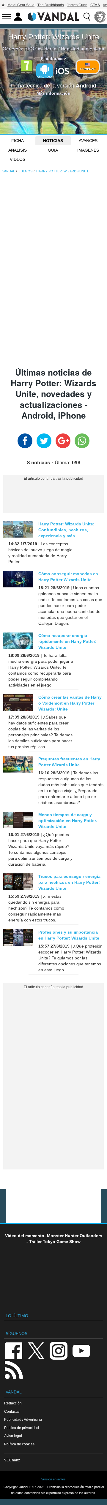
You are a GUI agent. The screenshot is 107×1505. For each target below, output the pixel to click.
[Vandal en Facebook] (13, 1350)
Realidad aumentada (82, 48)
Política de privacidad (21, 1428)
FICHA (17, 140)
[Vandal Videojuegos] (53, 16)
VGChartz (12, 1460)
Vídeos (17, 159)
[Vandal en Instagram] (58, 1350)
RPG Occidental (40, 48)
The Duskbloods (50, 5)
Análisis (17, 150)
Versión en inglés (53, 1479)
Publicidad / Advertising (23, 1419)
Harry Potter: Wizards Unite (53, 37)
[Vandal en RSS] (13, 1369)
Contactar (12, 1411)
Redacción (13, 1403)
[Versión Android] (44, 70)
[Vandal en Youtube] (81, 1350)
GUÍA (53, 150)
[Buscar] (86, 16)
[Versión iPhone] (62, 70)
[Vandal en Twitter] (36, 1350)
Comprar (87, 69)
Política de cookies (19, 1444)
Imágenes (88, 150)
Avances (88, 140)
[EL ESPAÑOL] (100, 17)
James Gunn (77, 5)
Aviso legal (13, 1436)
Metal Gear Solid (20, 5)
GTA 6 (95, 5)
